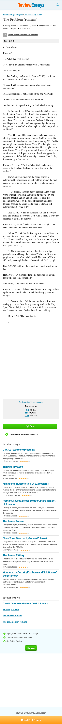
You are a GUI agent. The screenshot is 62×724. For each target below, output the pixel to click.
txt (27, 409)
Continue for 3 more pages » (31, 402)
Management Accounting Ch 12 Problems (26, 483)
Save (32, 426)
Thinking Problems (13, 466)
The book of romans (12, 615)
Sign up (31, 648)
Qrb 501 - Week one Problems (19, 449)
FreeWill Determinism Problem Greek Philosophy (25, 603)
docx (27, 415)
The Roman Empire (13, 521)
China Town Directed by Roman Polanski (25, 538)
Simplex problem (11, 609)
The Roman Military (13, 555)
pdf (26, 412)
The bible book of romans (15, 621)
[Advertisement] (31, 357)
